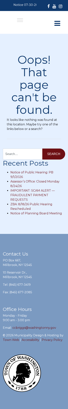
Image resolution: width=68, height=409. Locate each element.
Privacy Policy (52, 340)
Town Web (11, 340)
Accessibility (30, 340)
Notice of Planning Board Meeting (36, 213)
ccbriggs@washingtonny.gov (34, 328)
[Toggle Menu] (20, 20)
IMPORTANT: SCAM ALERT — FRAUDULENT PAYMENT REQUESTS (32, 195)
